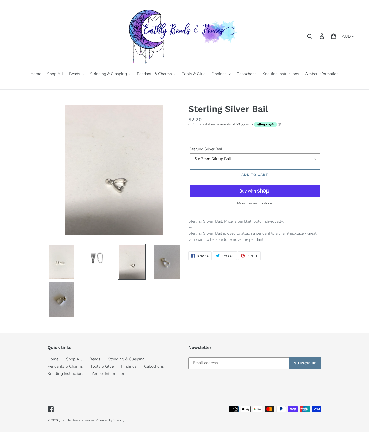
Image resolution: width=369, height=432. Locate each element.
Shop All (74, 359)
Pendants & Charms (65, 366)
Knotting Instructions (66, 373)
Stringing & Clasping (126, 359)
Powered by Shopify (110, 420)
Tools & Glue (102, 366)
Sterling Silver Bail (206, 149)
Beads (94, 359)
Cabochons (154, 366)
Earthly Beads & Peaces (78, 420)
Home (53, 359)
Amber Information (108, 373)
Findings (129, 366)
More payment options (255, 203)
